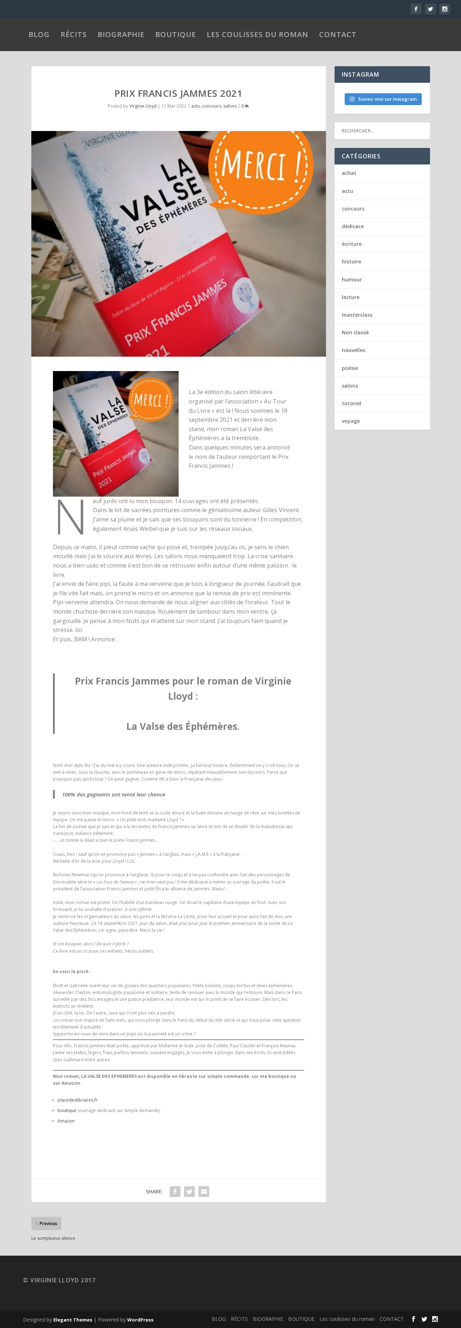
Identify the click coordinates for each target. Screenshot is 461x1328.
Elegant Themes (72, 1319)
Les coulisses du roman (257, 34)
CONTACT (338, 34)
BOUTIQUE (175, 34)
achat (349, 173)
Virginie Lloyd (143, 106)
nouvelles (353, 350)
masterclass (357, 314)
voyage (351, 420)
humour (352, 279)
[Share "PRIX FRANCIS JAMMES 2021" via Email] (204, 1191)
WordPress (140, 1319)
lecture (350, 297)
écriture (352, 243)
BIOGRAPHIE (121, 34)
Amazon (66, 1121)
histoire (351, 261)
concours (211, 106)
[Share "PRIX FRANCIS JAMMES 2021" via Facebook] (175, 1191)
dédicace (353, 226)
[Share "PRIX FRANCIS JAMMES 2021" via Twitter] (189, 1191)
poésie (350, 368)
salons (230, 106)
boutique (67, 1110)
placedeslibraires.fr (78, 1100)
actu (195, 106)
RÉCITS (74, 34)
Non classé (355, 332)
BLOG (39, 34)
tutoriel (351, 403)
